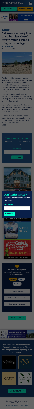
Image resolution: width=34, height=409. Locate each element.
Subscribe (9, 214)
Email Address (9, 204)
